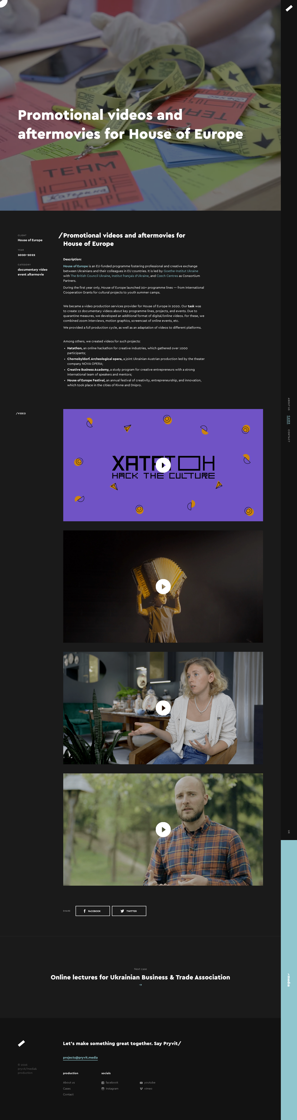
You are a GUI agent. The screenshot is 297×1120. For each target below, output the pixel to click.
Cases (67, 1088)
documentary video (32, 269)
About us (69, 1082)
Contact (68, 1094)
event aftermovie (31, 274)
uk (289, 832)
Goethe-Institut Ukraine (181, 271)
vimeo (147, 1088)
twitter (131, 911)
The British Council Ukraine (90, 276)
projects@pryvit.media (80, 1057)
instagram (111, 1088)
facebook (94, 911)
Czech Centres (167, 276)
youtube (149, 1082)
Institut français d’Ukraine (130, 276)
